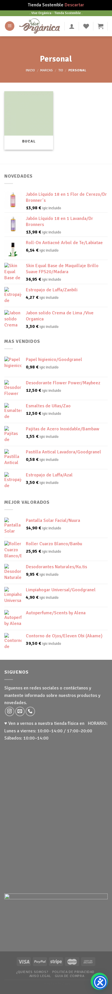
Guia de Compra (69, 976)
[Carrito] (100, 26)
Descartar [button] (74, 5)
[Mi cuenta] (72, 26)
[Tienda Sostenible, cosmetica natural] (39, 25)
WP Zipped (64, 983)
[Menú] (9, 26)
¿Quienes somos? (32, 972)
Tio (60, 70)
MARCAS (46, 70)
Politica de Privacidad (73, 972)
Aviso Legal (40, 976)
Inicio (30, 70)
